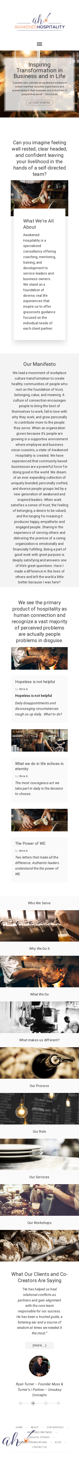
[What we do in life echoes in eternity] (39, 740)
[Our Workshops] (39, 1232)
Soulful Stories (39, 1437)
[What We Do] (39, 1004)
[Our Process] (39, 1096)
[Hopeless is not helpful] (39, 658)
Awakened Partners (39, 1432)
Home (19, 1427)
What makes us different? (39, 1040)
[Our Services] (39, 1187)
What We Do (39, 994)
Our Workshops (39, 1223)
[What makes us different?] (39, 1050)
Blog (58, 1442)
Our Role (39, 1131)
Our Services (39, 1177)
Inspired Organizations (32, 1442)
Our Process (39, 1086)
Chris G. (24, 689)
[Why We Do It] (39, 958)
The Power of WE (30, 843)
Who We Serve (39, 903)
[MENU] (14, 5)
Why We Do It (39, 949)
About (35, 1427)
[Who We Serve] (39, 913)
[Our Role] (39, 1141)
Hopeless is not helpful (35, 681)
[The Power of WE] (39, 820)
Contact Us (39, 1447)
